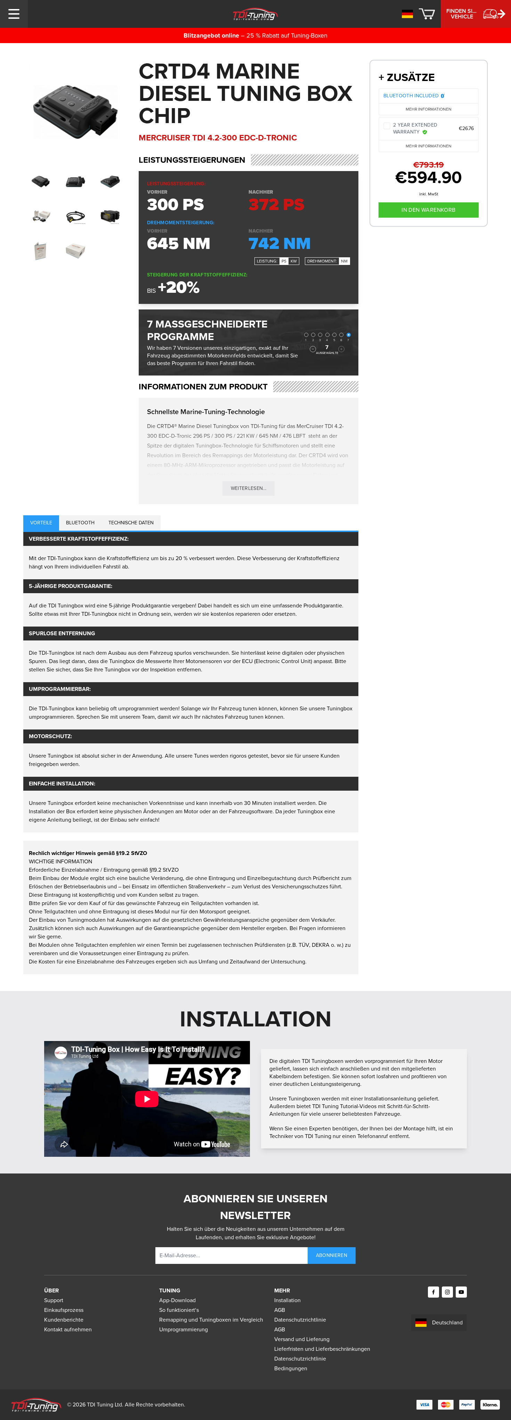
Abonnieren (332, 1255)
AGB (279, 1310)
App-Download (177, 1300)
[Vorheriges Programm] (313, 349)
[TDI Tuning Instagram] (447, 1292)
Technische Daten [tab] (131, 522)
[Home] (255, 14)
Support (53, 1300)
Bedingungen (290, 1368)
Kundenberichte (63, 1320)
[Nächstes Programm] (341, 349)
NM (344, 261)
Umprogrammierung (183, 1329)
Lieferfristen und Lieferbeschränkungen (322, 1349)
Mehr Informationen (429, 109)
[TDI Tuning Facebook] (433, 1292)
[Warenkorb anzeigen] (427, 14)
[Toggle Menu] (14, 14)
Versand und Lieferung (302, 1339)
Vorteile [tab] (41, 522)
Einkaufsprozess (63, 1310)
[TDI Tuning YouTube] (461, 1292)
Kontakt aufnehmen (68, 1329)
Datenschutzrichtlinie (300, 1320)
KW (294, 261)
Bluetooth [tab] (80, 522)
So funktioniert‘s (179, 1310)
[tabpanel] (190, 682)
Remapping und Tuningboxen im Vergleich (211, 1320)
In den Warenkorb (428, 210)
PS (284, 261)
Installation (287, 1300)
